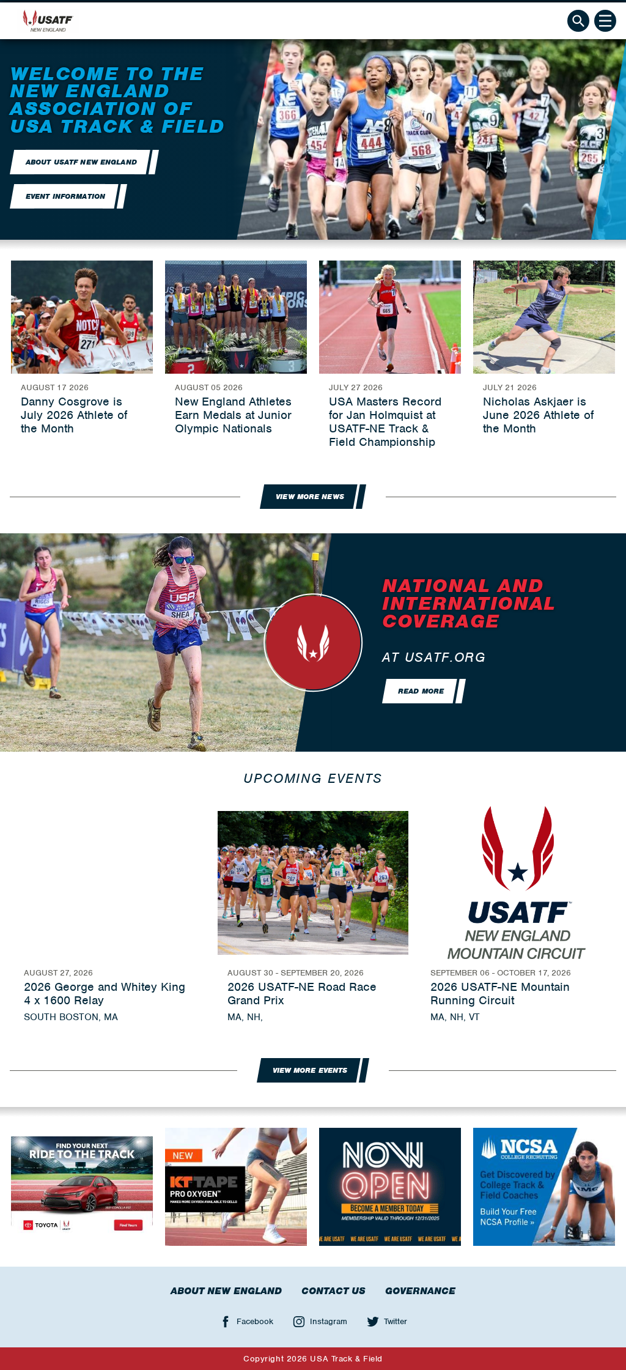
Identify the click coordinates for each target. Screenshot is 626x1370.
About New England (226, 1291)
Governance (420, 1291)
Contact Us (333, 1291)
